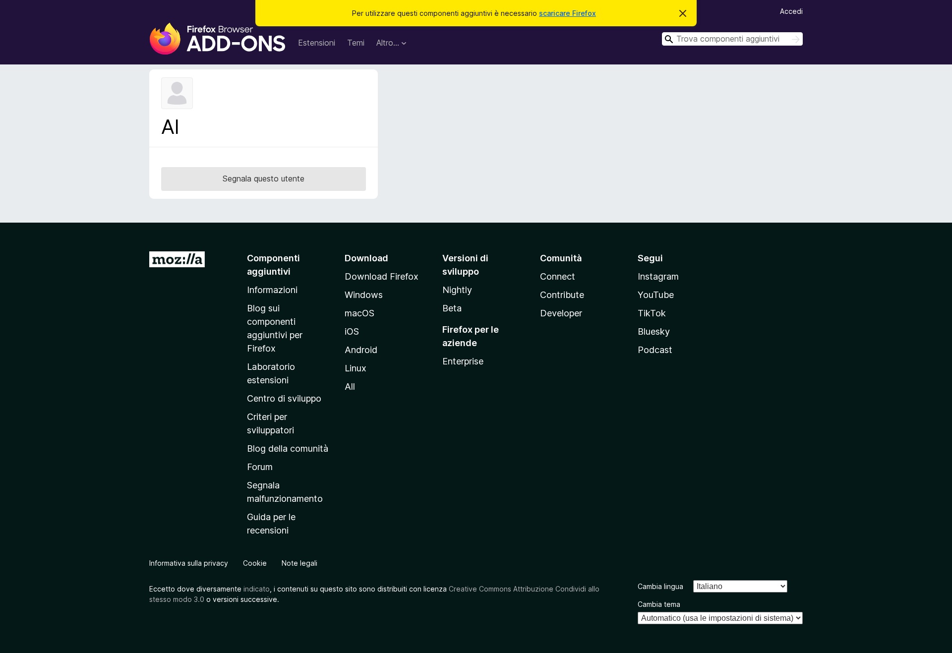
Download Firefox (381, 276)
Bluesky (654, 331)
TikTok (652, 313)
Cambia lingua (660, 586)
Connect (557, 276)
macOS (359, 313)
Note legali (299, 563)
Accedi (791, 11)
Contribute (562, 295)
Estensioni (316, 43)
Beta (452, 308)
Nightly (457, 290)
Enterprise (462, 361)
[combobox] (732, 39)
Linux (355, 368)
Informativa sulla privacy (188, 563)
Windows (364, 295)
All (350, 386)
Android (361, 350)
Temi (355, 43)
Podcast (655, 350)
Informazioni (272, 290)
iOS (352, 331)
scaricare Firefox (567, 13)
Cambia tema (659, 604)
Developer (561, 313)
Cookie (255, 563)
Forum (260, 467)
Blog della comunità (287, 448)
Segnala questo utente (263, 178)
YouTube (656, 295)
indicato (256, 589)
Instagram (658, 276)
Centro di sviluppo (284, 398)
